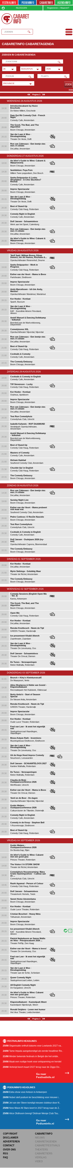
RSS (5, 1153)
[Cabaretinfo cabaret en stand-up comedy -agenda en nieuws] (46, 2)
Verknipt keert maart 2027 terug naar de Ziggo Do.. (31, 1067)
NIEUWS (40, 1137)
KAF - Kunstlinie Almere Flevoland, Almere (25, 931)
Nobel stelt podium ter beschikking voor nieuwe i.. (31, 1097)
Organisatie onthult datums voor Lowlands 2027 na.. (32, 1045)
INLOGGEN (21, 8)
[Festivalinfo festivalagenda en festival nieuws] (9, 2)
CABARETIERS (43, 1153)
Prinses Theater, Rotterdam (26, 857)
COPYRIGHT (10, 1133)
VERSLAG (41, 1157)
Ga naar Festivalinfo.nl (45, 1075)
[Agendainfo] (64, 2)
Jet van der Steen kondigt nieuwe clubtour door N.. (31, 1102)
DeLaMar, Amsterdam (27, 146)
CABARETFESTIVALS (47, 1145)
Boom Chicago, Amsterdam (27, 163)
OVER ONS (9, 1149)
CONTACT (8, 1145)
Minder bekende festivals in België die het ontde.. (31, 1056)
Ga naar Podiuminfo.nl (45, 1122)
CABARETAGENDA (46, 1141)
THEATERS (41, 1149)
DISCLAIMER (10, 1137)
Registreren (52, 8)
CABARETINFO (43, 1133)
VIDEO (39, 1161)
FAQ (5, 1157)
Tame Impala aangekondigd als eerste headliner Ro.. (33, 1051)
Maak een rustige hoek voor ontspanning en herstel (32, 1061)
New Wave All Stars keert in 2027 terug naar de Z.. (31, 1108)
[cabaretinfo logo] (15, 18)
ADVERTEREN (11, 1141)
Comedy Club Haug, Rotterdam (24, 267)
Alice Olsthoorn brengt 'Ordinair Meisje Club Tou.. (31, 1113)
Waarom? (64, 8)
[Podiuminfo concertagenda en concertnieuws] (27, 2)
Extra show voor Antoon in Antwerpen (25, 1092)
